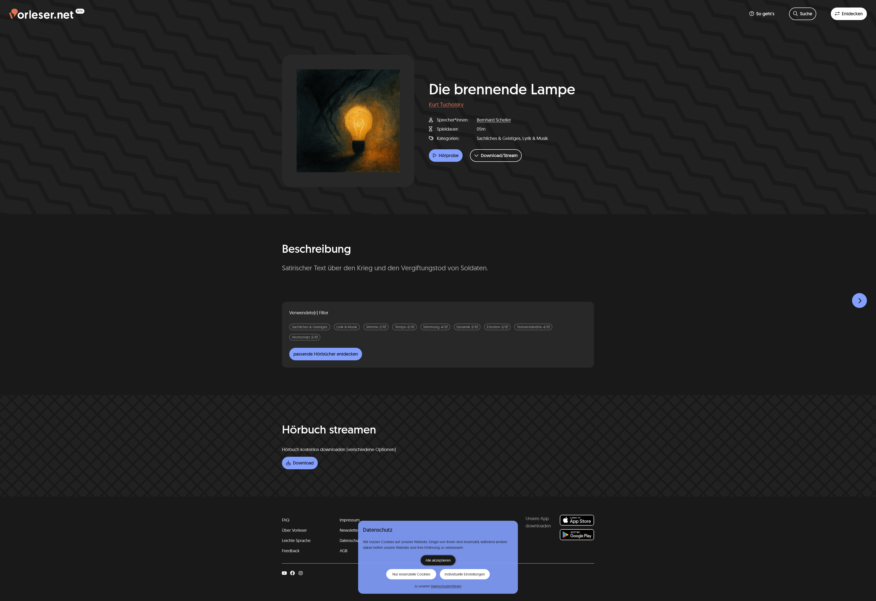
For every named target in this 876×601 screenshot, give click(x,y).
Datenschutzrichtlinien (446, 586)
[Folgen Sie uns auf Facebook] (292, 573)
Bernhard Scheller (494, 120)
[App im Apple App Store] (577, 520)
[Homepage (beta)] (46, 14)
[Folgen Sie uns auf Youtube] (284, 573)
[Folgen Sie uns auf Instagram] (300, 573)
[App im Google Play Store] (577, 534)
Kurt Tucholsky (446, 104)
